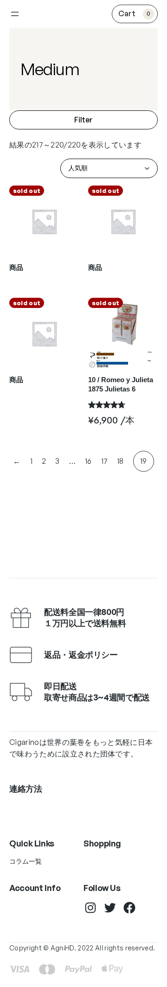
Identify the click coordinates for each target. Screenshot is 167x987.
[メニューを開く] (14, 13)
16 (88, 461)
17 (104, 461)
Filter (83, 119)
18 (120, 461)
